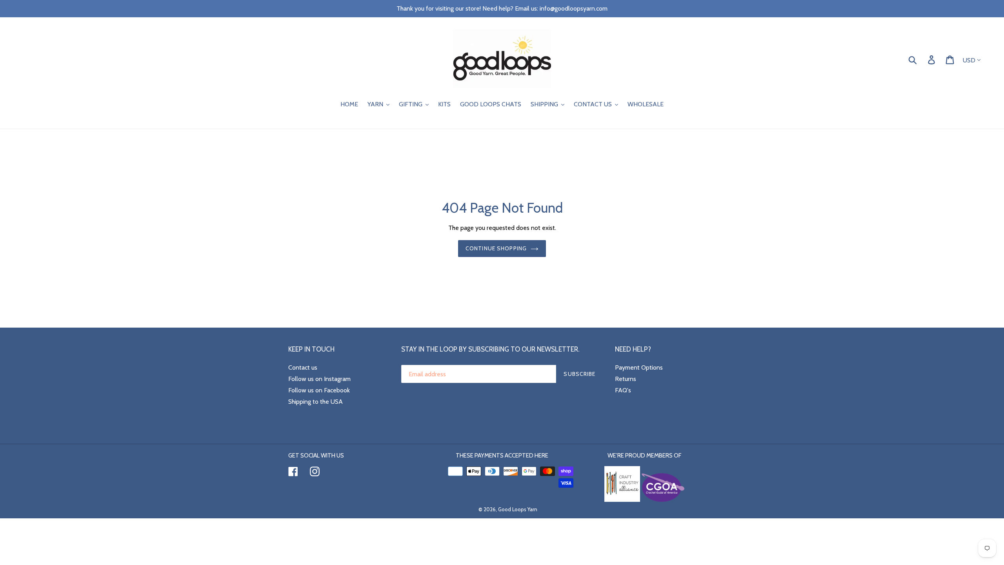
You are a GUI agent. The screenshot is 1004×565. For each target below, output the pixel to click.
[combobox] (922, 59)
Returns (625, 379)
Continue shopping (496, 248)
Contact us (302, 367)
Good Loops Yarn (517, 509)
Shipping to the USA (315, 401)
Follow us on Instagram (319, 379)
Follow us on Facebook (319, 390)
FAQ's (623, 390)
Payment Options (639, 367)
